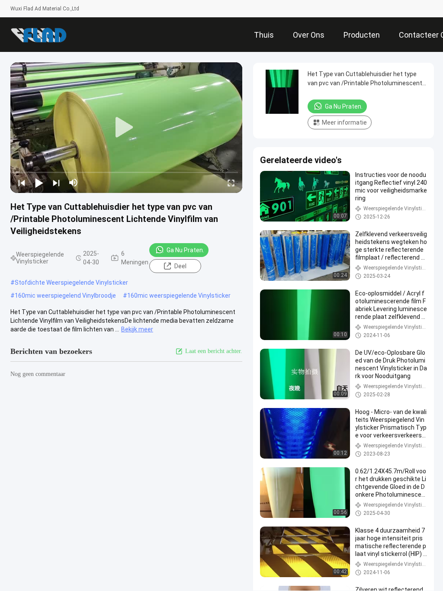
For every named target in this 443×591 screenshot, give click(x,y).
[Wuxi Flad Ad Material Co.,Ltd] (38, 34)
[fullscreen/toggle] (231, 182)
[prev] (21, 182)
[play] (126, 127)
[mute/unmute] (73, 182)
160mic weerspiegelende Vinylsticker (179, 295)
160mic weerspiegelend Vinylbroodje (65, 295)
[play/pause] (39, 182)
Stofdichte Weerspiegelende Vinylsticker (71, 282)
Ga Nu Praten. (185, 250)
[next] (56, 182)
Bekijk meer (137, 329)
